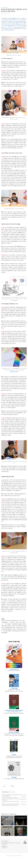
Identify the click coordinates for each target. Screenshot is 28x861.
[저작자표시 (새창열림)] (15, 786)
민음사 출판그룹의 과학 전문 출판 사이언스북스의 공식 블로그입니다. (11, 843)
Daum (14, 855)
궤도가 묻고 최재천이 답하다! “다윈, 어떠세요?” (9, 797)
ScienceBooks (5, 841)
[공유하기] (6, 786)
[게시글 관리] (8, 786)
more (26, 814)
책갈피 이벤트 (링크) (14, 371)
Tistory (20, 855)
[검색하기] (26, 1)
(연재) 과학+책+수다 (5, 7)
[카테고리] (1, 1)
